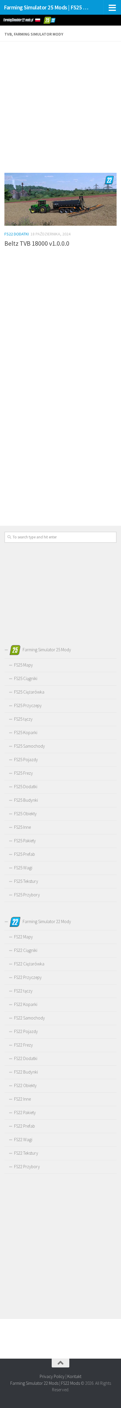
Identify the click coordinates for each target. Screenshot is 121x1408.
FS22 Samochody (29, 1018)
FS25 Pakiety (25, 840)
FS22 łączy (23, 991)
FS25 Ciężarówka (29, 692)
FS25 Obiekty (25, 813)
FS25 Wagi (23, 867)
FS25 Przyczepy (28, 705)
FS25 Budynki (26, 800)
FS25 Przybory (27, 895)
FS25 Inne (22, 827)
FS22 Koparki (25, 1004)
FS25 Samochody (29, 746)
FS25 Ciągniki (25, 678)
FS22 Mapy (23, 937)
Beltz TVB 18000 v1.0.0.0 (36, 243)
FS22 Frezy (23, 1045)
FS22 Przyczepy (28, 977)
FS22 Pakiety (25, 1112)
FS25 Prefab (24, 854)
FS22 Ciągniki (25, 950)
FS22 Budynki (26, 1072)
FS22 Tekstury (26, 1153)
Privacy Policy (52, 1376)
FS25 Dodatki (25, 786)
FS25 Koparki (25, 732)
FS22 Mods (70, 1383)
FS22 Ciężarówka (29, 964)
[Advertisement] (60, 107)
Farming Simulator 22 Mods (34, 1383)
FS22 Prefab (24, 1126)
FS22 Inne (22, 1099)
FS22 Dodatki (16, 234)
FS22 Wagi (23, 1139)
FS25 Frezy (23, 773)
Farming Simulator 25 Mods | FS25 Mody (47, 7)
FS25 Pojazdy (26, 759)
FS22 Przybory (27, 1166)
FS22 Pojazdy (26, 1031)
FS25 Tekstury (26, 881)
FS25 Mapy (23, 665)
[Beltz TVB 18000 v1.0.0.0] (60, 199)
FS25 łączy (23, 719)
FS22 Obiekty (25, 1085)
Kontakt (74, 1376)
